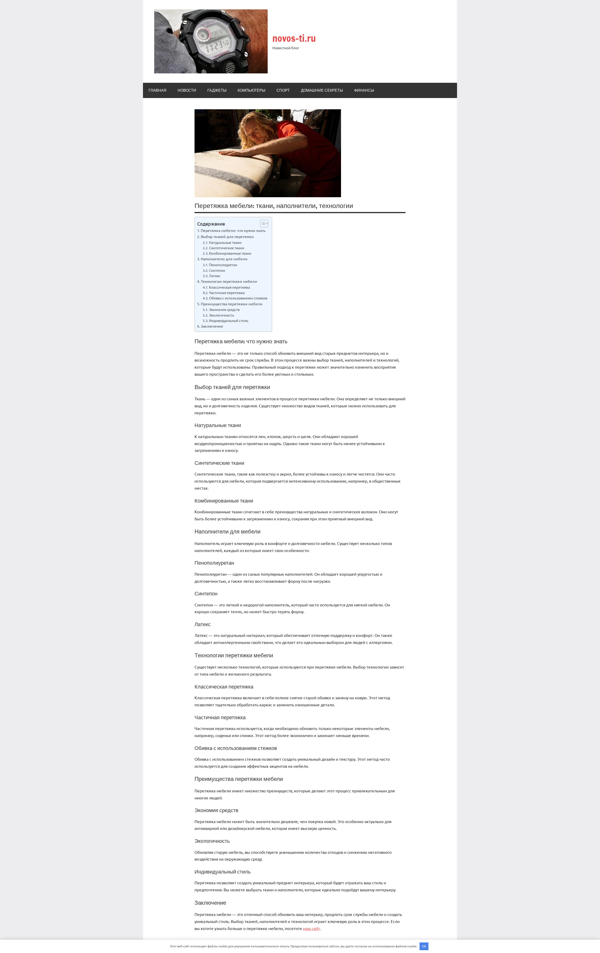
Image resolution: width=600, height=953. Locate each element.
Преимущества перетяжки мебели (231, 303)
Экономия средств (224, 309)
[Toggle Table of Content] (262, 223)
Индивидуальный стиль (228, 320)
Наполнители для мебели (224, 258)
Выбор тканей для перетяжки (227, 236)
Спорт (283, 90)
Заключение (212, 326)
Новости (187, 90)
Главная (157, 90)
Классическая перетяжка (229, 287)
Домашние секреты (322, 90)
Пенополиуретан (223, 264)
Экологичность (221, 315)
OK (424, 946)
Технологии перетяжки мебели (229, 281)
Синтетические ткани (226, 248)
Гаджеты (216, 90)
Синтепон (217, 270)
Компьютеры (251, 90)
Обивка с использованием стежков (238, 298)
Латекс (215, 275)
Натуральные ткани (225, 242)
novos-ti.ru (294, 38)
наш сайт (311, 928)
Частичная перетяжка (227, 292)
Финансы (364, 90)
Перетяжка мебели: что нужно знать (233, 230)
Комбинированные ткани (230, 253)
